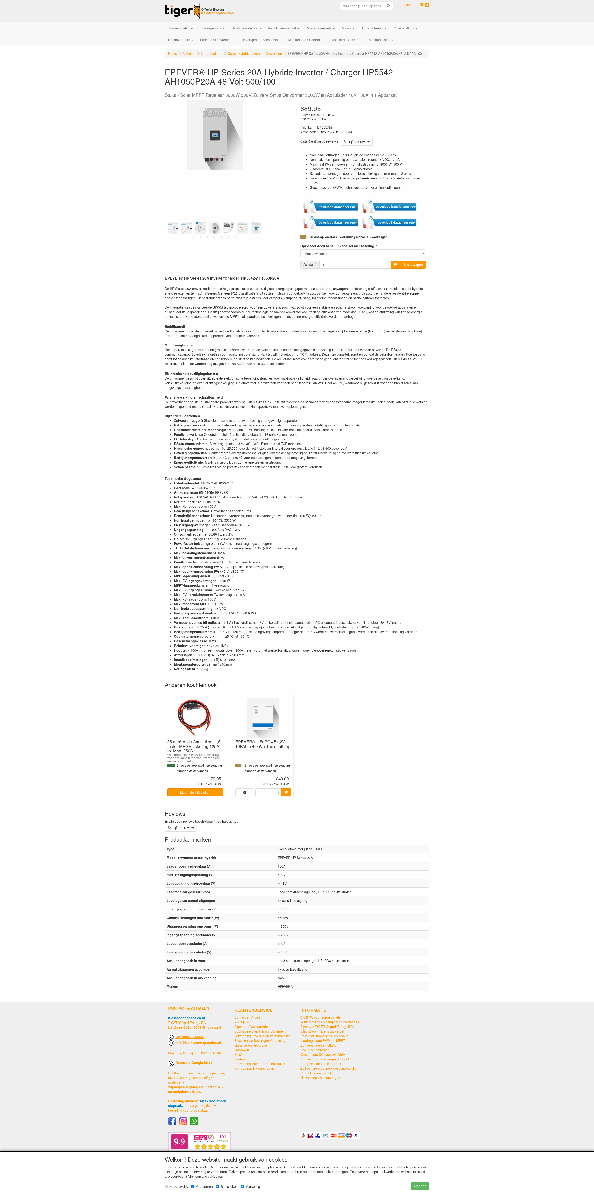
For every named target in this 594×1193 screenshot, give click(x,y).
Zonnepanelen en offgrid (318, 1045)
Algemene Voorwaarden (252, 1026)
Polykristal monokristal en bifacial (324, 1036)
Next (262, 227)
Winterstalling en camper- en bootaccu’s (329, 1022)
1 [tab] (193, 237)
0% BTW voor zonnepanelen (321, 1017)
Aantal (308, 264)
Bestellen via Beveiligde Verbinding (259, 1040)
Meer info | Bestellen (195, 792)
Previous (167, 227)
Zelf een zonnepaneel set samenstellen (329, 1068)
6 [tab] (228, 237)
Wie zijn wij (242, 1022)
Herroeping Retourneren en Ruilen (259, 1063)
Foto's (238, 1054)
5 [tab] (221, 237)
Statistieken (229, 1186)
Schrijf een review (357, 141)
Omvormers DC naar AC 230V (322, 1054)
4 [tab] (214, 237)
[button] (407, 4)
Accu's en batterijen (314, 1049)
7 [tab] (235, 237)
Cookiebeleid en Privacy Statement (260, 1031)
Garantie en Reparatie (250, 1045)
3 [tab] (207, 237)
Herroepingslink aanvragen (254, 1068)
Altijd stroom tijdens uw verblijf (322, 1031)
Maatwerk (241, 1049)
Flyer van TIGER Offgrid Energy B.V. (327, 1026)
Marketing (252, 1186)
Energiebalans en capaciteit (320, 1063)
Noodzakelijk (178, 1186)
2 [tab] (200, 237)
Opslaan (420, 1185)
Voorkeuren (204, 1186)
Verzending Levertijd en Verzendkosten (263, 1036)
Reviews (240, 1059)
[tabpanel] (214, 228)
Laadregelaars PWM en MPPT (322, 1040)
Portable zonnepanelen (317, 1073)
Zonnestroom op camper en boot (324, 1059)
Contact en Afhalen (248, 1017)
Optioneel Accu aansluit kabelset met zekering (337, 246)
